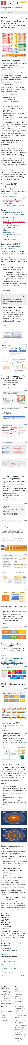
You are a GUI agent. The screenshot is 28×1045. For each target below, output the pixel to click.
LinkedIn (4, 1009)
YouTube (4, 1018)
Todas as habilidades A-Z (10, 968)
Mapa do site (18, 994)
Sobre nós (17, 989)
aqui (24, 884)
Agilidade (5, 229)
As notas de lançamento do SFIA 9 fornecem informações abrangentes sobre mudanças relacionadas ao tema (13, 661)
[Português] (12, 3)
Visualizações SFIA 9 (9, 961)
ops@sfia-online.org (11, 950)
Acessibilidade (19, 1001)
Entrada (4, 12)
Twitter (4, 1015)
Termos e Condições (20, 999)
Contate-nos (18, 991)
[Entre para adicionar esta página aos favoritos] (26, 17)
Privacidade (18, 996)
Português (23, 2)
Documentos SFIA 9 (8, 972)
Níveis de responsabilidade (10, 196)
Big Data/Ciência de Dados (10, 232)
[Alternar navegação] (25, 7)
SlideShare (5, 1020)
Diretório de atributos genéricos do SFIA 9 (13, 976)
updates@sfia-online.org (20, 261)
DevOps (5, 230)
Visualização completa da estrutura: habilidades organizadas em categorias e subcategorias (14, 221)
